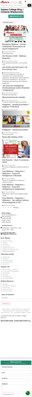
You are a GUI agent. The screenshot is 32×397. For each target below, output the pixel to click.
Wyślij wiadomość (8, 394)
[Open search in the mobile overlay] (16, 5)
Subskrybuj (6, 303)
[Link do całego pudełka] (16, 39)
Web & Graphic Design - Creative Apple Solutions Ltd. (16, 320)
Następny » (16, 207)
